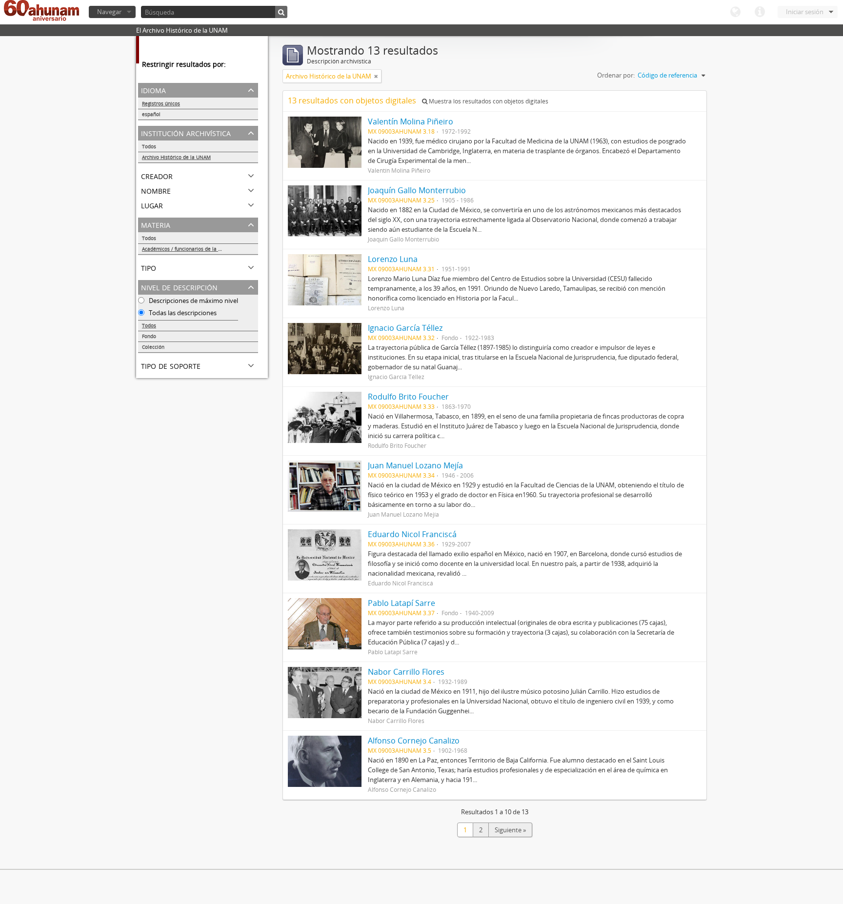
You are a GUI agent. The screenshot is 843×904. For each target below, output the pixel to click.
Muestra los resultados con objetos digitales (487, 101)
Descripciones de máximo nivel (192, 300)
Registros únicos (161, 103)
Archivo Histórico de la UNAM (176, 157)
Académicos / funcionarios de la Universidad (194, 248)
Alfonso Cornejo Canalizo (414, 740)
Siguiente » (510, 829)
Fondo (149, 336)
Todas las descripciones (182, 312)
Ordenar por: (616, 75)
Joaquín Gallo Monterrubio (417, 190)
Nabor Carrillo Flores (406, 671)
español (151, 114)
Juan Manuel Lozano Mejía (415, 465)
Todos (149, 146)
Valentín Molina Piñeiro (410, 121)
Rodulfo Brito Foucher (408, 396)
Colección (153, 346)
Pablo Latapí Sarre (401, 603)
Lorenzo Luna (393, 259)
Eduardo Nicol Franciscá (412, 534)
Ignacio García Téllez (405, 327)
